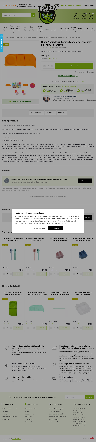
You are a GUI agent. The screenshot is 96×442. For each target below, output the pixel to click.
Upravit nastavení (39, 228)
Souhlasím (56, 228)
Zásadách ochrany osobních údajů (58, 223)
